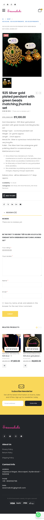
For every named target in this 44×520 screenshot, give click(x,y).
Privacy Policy (7, 449)
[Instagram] (11, 4)
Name (5, 281)
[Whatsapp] (38, 514)
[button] (37, 327)
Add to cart (10, 196)
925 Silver (14, 186)
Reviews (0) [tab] (11, 212)
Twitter (8, 204)
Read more (4, 366)
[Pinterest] (7, 4)
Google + (16, 204)
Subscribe (33, 403)
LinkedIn (12, 204)
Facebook (4, 204)
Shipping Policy (8, 458)
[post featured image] (11, 343)
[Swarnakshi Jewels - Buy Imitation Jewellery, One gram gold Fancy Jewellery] (14, 11)
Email (20, 204)
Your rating (6, 248)
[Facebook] (4, 4)
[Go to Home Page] (3, 19)
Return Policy (7, 452)
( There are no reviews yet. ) (21, 111)
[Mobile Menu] (4, 10)
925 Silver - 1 (7, 356)
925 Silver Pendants (24, 186)
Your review (7, 256)
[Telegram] (15, 4)
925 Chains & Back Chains (32, 354)
